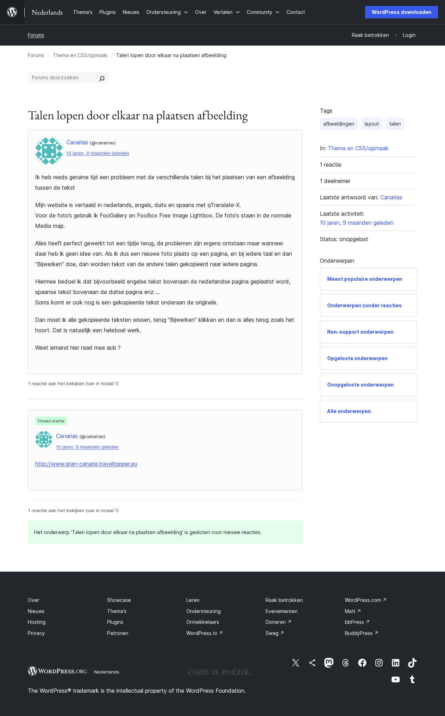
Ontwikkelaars (202, 622)
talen (395, 124)
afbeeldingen (338, 124)
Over (33, 600)
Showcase (119, 600)
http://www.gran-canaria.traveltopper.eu (86, 463)
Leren (193, 600)
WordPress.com (366, 600)
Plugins (115, 622)
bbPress (357, 622)
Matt (353, 611)
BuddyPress (362, 633)
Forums (36, 35)
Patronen (117, 633)
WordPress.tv (204, 633)
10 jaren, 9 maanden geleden (97, 153)
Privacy (36, 633)
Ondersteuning (203, 611)
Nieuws (36, 611)
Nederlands (106, 672)
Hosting (37, 622)
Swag (275, 633)
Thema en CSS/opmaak (80, 55)
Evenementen (282, 611)
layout (372, 124)
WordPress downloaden (401, 12)
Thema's (117, 611)
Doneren (279, 622)
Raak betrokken (284, 600)
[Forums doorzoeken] (101, 77)
